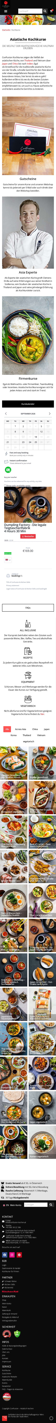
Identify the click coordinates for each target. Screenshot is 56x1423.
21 (8, 442)
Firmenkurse (28, 378)
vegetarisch (28, 741)
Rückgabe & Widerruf (10, 1317)
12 (41, 431)
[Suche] (45, 11)
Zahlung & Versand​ (9, 1313)
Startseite (6, 30)
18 (36, 436)
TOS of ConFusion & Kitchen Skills (18, 582)
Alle (7, 729)
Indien (30, 63)
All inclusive (28, 630)
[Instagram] (12, 1255)
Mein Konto (15, 1205)
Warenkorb (6, 1310)
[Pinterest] (19, 1255)
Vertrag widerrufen (9, 1320)
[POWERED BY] (14, 577)
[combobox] (30, 11)
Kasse (4, 1307)
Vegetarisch (28, 705)
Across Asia (20, 729)
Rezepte (28, 657)
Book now (7, 553)
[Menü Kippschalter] (5, 11)
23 (23, 442)
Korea (13, 735)
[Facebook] (4, 1255)
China (15, 63)
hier (42, 714)
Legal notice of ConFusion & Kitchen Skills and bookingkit (26, 589)
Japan (5, 63)
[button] (51, 1418)
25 (36, 442)
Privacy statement (12, 585)
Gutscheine (28, 179)
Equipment (28, 681)
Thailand (28, 60)
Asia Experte (28, 272)
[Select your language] (8, 560)
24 (30, 442)
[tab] (28, 404)
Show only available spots (18, 486)
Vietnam (41, 735)
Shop (4, 1300)
